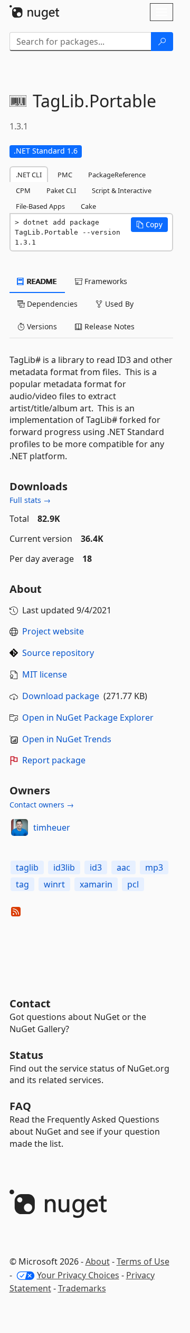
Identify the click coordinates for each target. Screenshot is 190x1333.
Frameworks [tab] (104, 281)
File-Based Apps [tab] (40, 206)
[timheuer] (19, 827)
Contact (30, 1003)
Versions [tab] (41, 326)
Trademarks (82, 1288)
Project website (53, 631)
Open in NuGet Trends (66, 739)
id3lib (64, 867)
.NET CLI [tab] (29, 174)
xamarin (96, 884)
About (98, 1261)
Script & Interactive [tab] (121, 190)
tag (22, 884)
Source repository (58, 653)
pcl (133, 884)
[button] (149, 224)
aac (123, 867)
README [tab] (41, 281)
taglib (27, 867)
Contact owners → (42, 805)
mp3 (154, 867)
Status (26, 1055)
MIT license (44, 674)
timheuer (51, 827)
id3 (96, 867)
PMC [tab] (65, 174)
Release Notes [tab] (108, 326)
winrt (54, 884)
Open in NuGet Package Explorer (88, 717)
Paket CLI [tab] (61, 190)
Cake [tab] (88, 206)
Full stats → (30, 500)
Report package (54, 760)
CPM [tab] (23, 190)
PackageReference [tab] (117, 174)
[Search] (162, 41)
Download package (60, 696)
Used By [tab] (118, 304)
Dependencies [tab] (51, 304)
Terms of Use (143, 1261)
